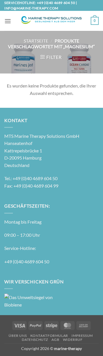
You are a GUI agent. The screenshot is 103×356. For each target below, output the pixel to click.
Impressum (82, 335)
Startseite (36, 40)
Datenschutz (35, 339)
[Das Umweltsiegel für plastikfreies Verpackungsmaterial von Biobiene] (28, 300)
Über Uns (18, 335)
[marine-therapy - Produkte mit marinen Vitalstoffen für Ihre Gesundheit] (50, 21)
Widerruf (73, 339)
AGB (55, 339)
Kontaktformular (49, 335)
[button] (7, 21)
